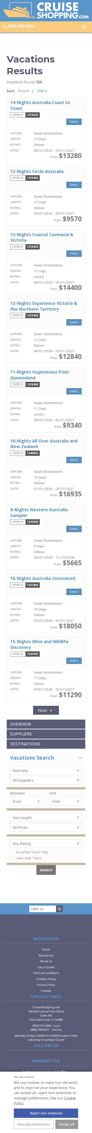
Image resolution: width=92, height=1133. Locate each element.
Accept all (66, 1124)
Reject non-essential (46, 1113)
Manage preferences (34, 1124)
